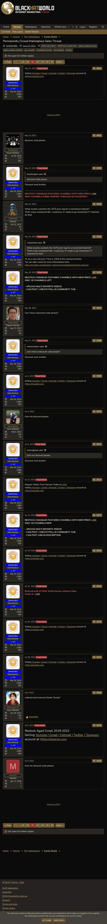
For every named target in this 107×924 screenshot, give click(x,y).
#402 (99, 135)
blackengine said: (35, 174)
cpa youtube (30, 50)
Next (58, 62)
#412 (99, 479)
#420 (99, 761)
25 (52, 62)
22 (37, 62)
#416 (99, 622)
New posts (17, 31)
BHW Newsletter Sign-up (14, 896)
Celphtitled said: (34, 242)
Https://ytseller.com (34, 76)
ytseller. (69, 50)
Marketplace (31, 26)
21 (32, 62)
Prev (9, 62)
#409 (99, 376)
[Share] (94, 68)
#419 (99, 725)
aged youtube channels (13, 50)
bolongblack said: (35, 450)
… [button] (18, 62)
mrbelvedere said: (35, 346)
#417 (99, 657)
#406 (99, 272)
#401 (99, 68)
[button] (68, 27)
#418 (99, 692)
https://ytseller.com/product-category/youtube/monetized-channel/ (57, 265)
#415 (99, 586)
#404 (99, 204)
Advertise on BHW (53, 115)
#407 (99, 308)
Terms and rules (9, 904)
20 (27, 62)
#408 (99, 340)
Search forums (32, 31)
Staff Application (10, 888)
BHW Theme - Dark (14, 882)
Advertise (45, 26)
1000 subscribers (48, 46)
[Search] (103, 27)
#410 (99, 411)
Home (6, 26)
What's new (60, 26)
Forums (17, 26)
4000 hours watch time (67, 46)
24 (47, 62)
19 (23, 62)
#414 (99, 550)
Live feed (5, 31)
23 (42, 62)
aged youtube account (88, 46)
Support (6, 900)
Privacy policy (8, 908)
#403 (99, 168)
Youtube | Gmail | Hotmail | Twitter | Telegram (54, 73)
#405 (99, 236)
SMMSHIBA (12, 45)
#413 (99, 515)
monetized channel (44, 50)
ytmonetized (59, 50)
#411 (99, 444)
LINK (64, 484)
